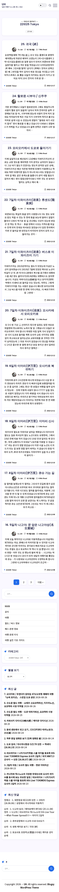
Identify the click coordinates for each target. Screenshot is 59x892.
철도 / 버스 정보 (12, 623)
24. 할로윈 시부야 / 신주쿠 (29, 96)
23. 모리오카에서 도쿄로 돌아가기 (29, 148)
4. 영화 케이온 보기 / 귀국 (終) (24, 826)
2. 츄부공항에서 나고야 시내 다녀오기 (27, 820)
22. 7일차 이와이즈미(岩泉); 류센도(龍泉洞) (29, 201)
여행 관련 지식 (11, 634)
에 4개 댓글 (30, 261)
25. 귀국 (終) (29, 44)
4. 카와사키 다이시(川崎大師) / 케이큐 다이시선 (26, 720)
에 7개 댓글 (30, 49)
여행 (7, 617)
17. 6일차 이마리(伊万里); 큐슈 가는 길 (29, 473)
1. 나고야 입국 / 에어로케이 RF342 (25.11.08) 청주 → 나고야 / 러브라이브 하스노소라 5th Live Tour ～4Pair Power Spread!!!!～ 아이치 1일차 (29, 812)
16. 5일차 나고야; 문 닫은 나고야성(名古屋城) (29, 526)
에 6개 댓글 (30, 153)
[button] (43, 5)
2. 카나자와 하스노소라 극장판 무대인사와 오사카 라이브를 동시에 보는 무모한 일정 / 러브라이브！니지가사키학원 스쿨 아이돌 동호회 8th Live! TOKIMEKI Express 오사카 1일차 (29, 778)
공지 (7, 611)
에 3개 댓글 (30, 209)
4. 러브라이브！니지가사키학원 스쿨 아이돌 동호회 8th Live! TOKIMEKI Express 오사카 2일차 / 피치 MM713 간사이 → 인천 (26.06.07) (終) (29, 756)
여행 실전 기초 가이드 (15, 640)
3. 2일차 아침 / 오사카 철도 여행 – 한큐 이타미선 (26, 765)
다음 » (40, 582)
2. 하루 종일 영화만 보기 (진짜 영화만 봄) (23, 738)
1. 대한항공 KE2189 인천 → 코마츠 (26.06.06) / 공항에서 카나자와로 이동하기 (24, 801)
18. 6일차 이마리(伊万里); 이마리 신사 (29, 421)
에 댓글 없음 (31, 101)
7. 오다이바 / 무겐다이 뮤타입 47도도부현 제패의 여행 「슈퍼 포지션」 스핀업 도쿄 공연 (29, 695)
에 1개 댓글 (30, 375)
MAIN (7, 606)
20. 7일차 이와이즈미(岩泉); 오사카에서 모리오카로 (29, 312)
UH (4, 4)
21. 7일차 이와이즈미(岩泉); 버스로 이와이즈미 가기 (29, 253)
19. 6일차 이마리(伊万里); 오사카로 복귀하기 (29, 367)
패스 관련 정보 (11, 628)
